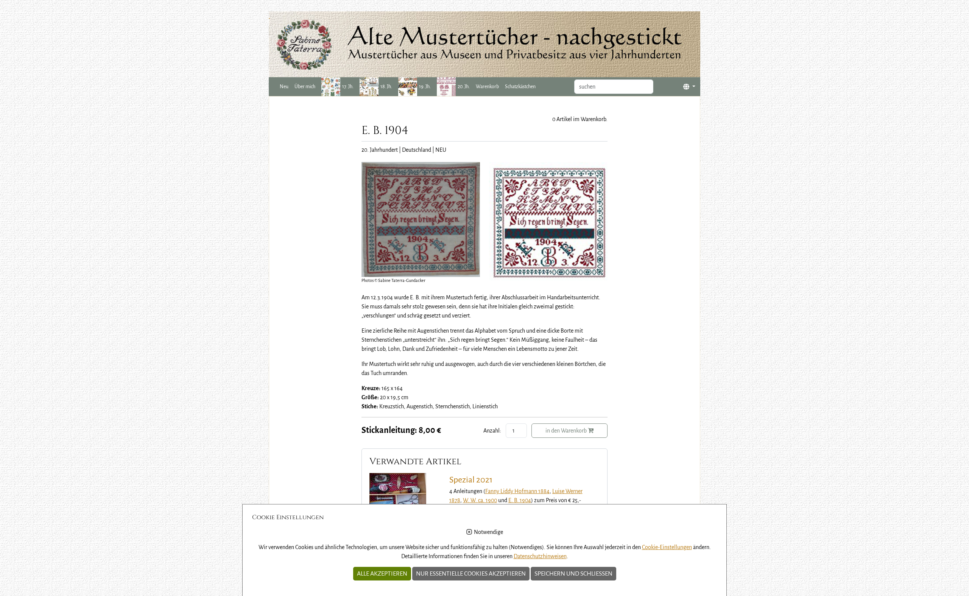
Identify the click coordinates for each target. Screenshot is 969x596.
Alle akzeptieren (382, 573)
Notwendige (488, 532)
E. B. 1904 (519, 500)
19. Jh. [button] (425, 86)
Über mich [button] (304, 86)
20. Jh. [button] (464, 86)
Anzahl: (492, 431)
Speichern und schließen (573, 573)
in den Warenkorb (566, 431)
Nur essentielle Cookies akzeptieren (471, 573)
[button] (689, 87)
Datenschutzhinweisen (540, 556)
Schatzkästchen (520, 86)
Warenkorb (487, 86)
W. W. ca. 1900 (480, 500)
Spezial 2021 (470, 479)
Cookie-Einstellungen (667, 547)
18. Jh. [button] (386, 86)
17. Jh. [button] (348, 86)
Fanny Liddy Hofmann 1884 (517, 491)
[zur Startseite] (484, 44)
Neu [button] (284, 86)
